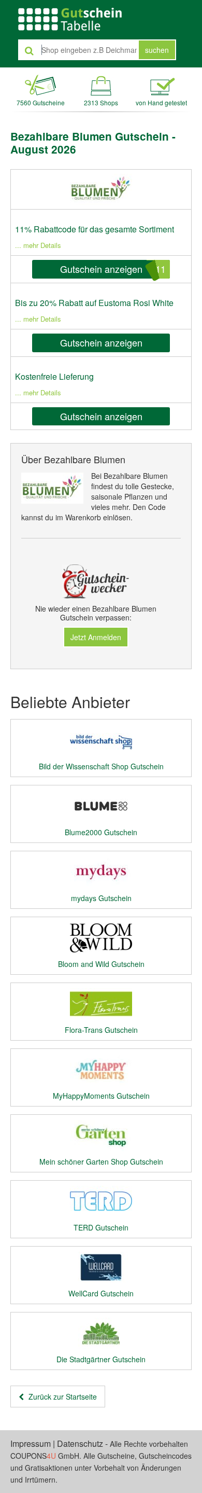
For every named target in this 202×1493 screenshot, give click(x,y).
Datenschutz (80, 1443)
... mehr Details (38, 245)
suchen (157, 50)
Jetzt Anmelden (95, 637)
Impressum (30, 1443)
